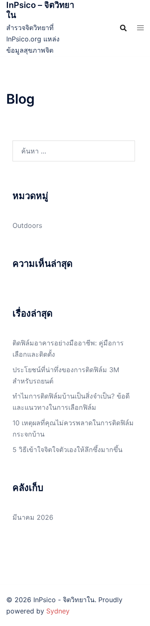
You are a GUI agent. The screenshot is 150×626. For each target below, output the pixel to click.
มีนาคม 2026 (32, 517)
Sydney (58, 611)
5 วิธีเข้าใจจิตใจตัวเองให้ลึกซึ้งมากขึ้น (67, 449)
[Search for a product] (123, 28)
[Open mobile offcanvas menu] (140, 27)
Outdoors (27, 225)
